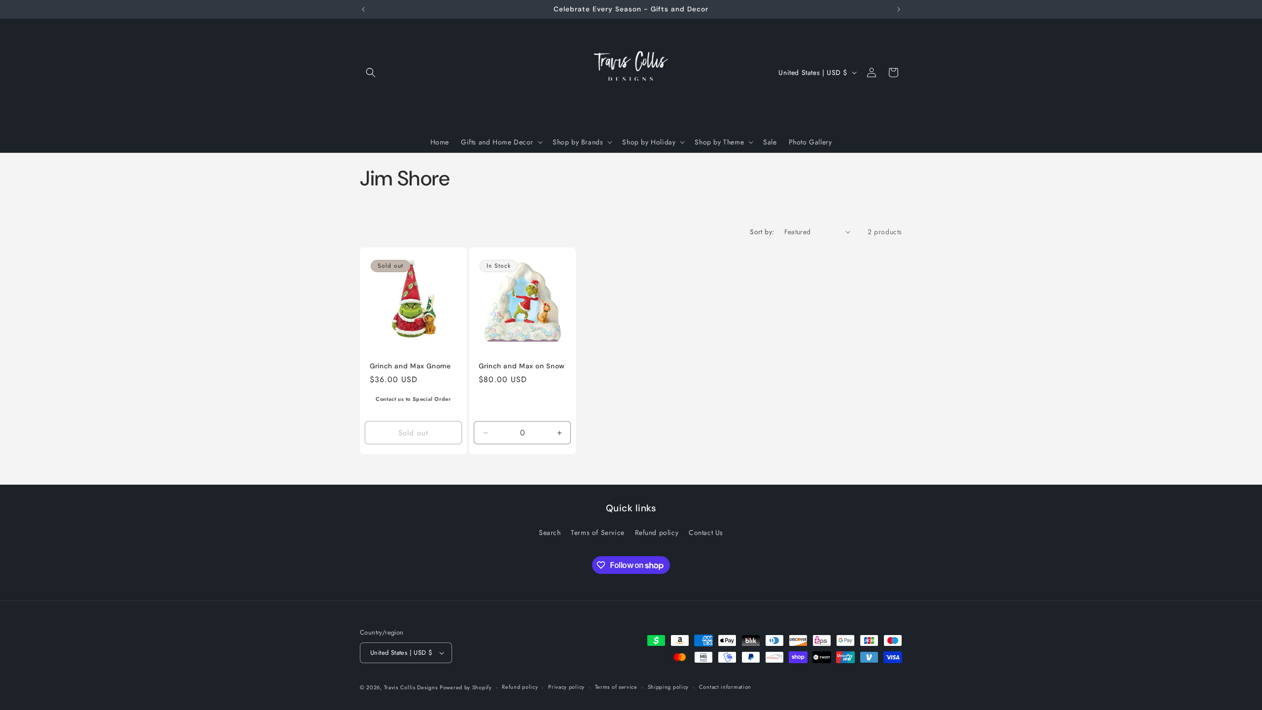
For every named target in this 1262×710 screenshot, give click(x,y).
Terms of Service (598, 532)
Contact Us (706, 532)
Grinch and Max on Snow (522, 365)
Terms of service (616, 687)
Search (550, 532)
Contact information (725, 687)
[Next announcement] (899, 9)
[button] (371, 72)
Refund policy (657, 532)
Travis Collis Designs (411, 687)
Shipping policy (668, 687)
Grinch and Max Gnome (410, 365)
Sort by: (762, 232)
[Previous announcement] (363, 9)
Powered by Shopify (466, 687)
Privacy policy (566, 687)
